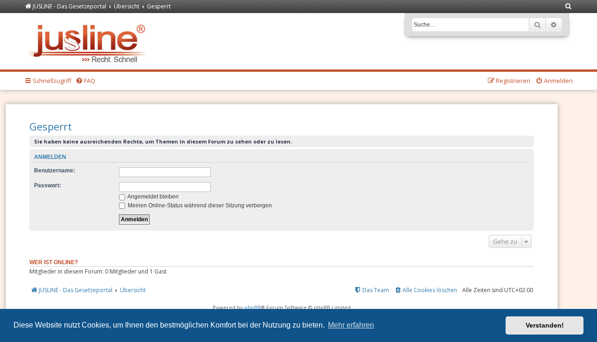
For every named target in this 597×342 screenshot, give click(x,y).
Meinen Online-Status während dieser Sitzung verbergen (199, 205)
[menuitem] (568, 6)
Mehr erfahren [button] (351, 325)
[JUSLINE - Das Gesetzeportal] (89, 41)
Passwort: (47, 185)
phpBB (252, 307)
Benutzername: (54, 170)
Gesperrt (50, 126)
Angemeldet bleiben (152, 196)
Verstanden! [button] (545, 325)
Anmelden (50, 157)
